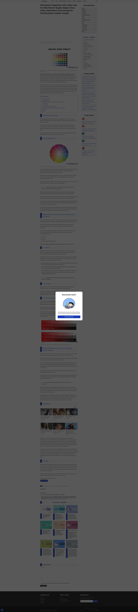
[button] (81, 292)
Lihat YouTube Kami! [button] (69, 316)
